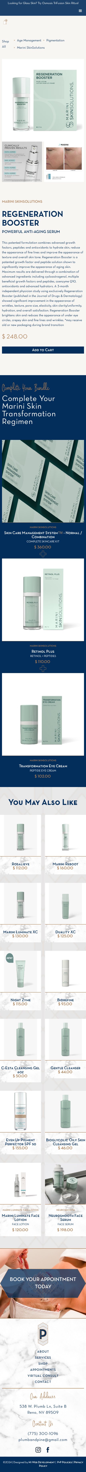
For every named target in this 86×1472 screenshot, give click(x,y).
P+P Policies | (65, 1462)
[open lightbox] (22, 162)
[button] (5, 22)
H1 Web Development (42, 1462)
